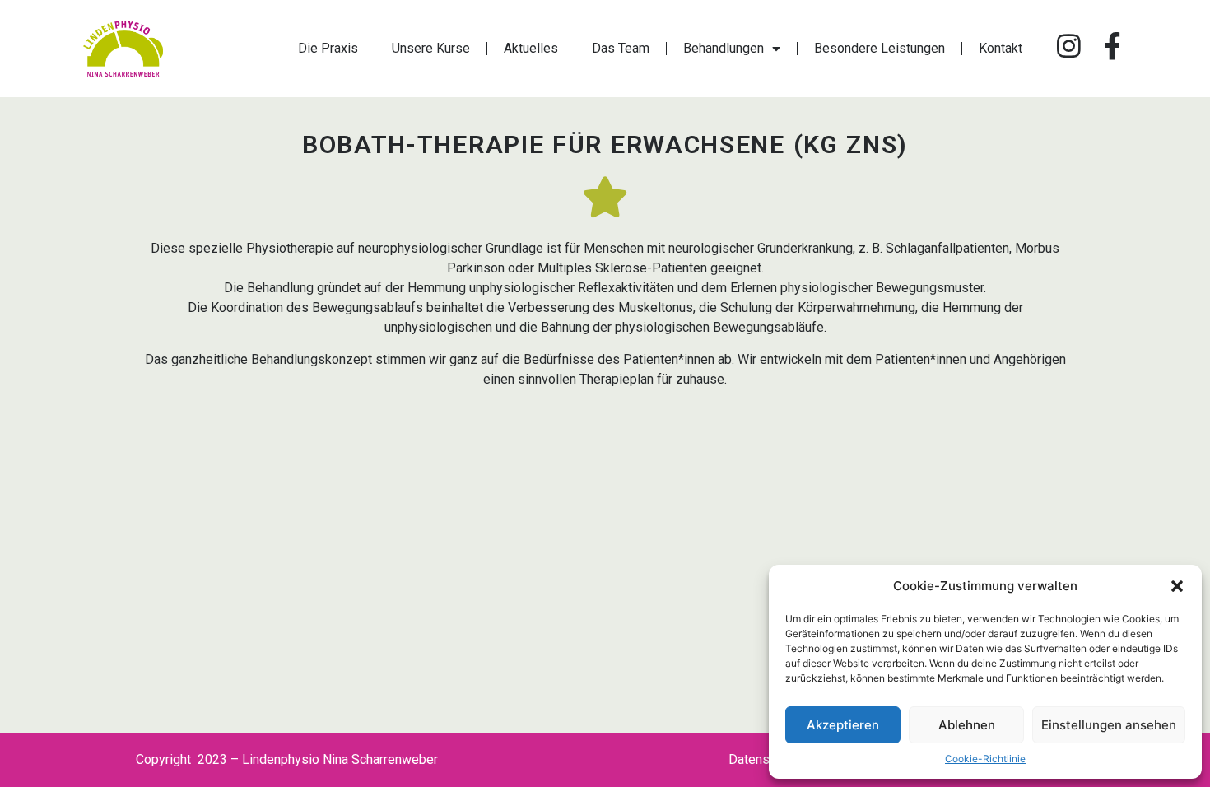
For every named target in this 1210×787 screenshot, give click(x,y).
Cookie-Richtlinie (985, 758)
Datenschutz (764, 759)
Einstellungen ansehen (1108, 725)
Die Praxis (328, 48)
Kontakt (1000, 48)
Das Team (620, 48)
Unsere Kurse (431, 48)
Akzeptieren (843, 725)
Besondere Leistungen (879, 48)
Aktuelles (531, 48)
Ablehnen (966, 725)
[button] (1177, 586)
